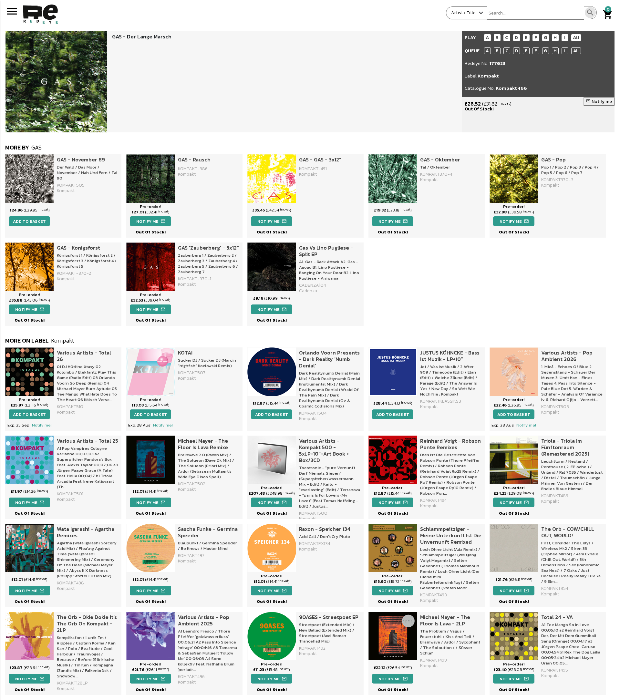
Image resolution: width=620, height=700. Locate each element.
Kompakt (488, 75)
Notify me (599, 101)
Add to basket (29, 221)
